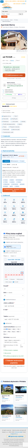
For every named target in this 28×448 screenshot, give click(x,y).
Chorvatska (16, 440)
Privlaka (16, 20)
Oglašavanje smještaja (16, 436)
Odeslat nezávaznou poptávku (15, 362)
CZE (5, 329)
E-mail (6, 309)
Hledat (5, 16)
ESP (5, 331)
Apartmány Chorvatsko (20, 444)
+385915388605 (8, 92)
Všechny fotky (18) (22, 50)
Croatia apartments (14, 442)
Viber (21, 94)
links (13, 444)
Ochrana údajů (18, 432)
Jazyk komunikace (12, 326)
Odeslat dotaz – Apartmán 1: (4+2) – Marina (14, 190)
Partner (10, 444)
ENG (9, 329)
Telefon (9, 316)
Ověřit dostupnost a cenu (15, 75)
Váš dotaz (10, 337)
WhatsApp (9, 94)
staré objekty (5, 444)
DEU (14, 329)
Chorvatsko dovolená (8, 440)
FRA (9, 331)
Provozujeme (6, 439)
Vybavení (7, 161)
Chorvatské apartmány (14, 445)
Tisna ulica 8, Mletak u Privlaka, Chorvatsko (13, 27)
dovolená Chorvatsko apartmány (17, 439)
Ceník (22, 161)
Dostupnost (15, 161)
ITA (18, 329)
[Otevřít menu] (2, 1)
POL (5, 334)
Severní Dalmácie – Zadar (7, 20)
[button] (14, 105)
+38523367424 (8, 90)
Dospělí (6, 286)
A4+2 (12, 60)
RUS (13, 331)
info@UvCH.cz (14, 433)
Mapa (14, 98)
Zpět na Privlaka (6, 110)
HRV (18, 331)
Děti (8, 292)
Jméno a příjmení (9, 303)
